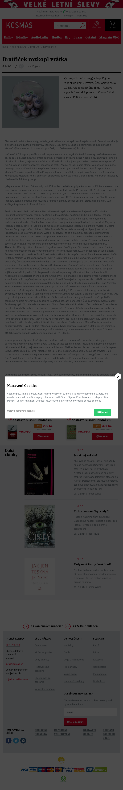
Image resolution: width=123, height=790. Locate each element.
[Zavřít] (118, 376)
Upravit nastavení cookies (21, 410)
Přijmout (102, 412)
